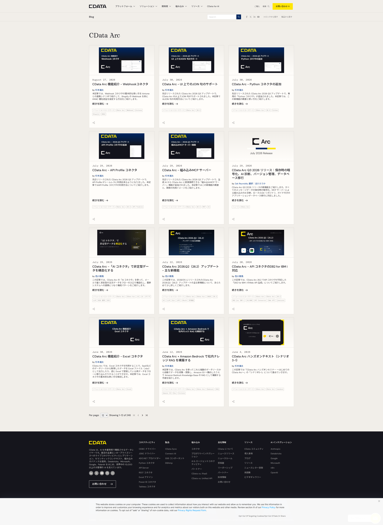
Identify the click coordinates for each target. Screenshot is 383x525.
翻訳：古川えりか (257, 183)
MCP (204, 207)
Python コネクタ (147, 463)
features (280, 300)
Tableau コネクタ (147, 486)
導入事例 (248, 453)
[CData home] (100, 6)
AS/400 (249, 300)
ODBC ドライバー (147, 449)
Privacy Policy (268, 507)
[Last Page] (147, 415)
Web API (272, 300)
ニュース (236, 207)
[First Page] (134, 415)
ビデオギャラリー (252, 477)
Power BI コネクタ (147, 482)
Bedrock (210, 389)
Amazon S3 (167, 393)
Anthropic (275, 449)
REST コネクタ (145, 472)
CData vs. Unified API (202, 478)
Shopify (96, 114)
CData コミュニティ (254, 449)
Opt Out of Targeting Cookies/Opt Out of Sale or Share (262, 516)
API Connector (260, 300)
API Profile (138, 207)
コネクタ (196, 449)
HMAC (103, 114)
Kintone (139, 110)
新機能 (191, 300)
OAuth (184, 300)
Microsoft (275, 463)
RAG (217, 389)
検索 (264, 6)
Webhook (130, 110)
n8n (272, 467)
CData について (225, 449)
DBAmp (169, 463)
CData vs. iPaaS (199, 473)
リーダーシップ (225, 467)
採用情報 (222, 477)
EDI (108, 300)
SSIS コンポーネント (174, 458)
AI (209, 207)
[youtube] (102, 473)
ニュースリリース (226, 453)
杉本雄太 (99, 90)
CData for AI (213, 6)
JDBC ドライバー (147, 453)
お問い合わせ (281, 6)
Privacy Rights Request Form (192, 510)
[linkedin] (91, 473)
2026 (209, 296)
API (178, 300)
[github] (107, 473)
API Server (144, 467)
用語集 (247, 472)
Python (275, 110)
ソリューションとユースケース (103, 110)
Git (173, 300)
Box (174, 393)
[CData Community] (113, 473)
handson (280, 389)
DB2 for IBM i (238, 300)
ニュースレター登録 (253, 467)
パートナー (197, 469)
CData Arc (120, 110)
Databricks (276, 453)
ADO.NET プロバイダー (150, 458)
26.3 (198, 110)
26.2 (215, 296)
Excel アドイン (146, 477)
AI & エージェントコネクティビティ (203, 463)
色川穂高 (99, 276)
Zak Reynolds (241, 183)
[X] (96, 473)
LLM (94, 300)
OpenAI (274, 472)
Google (274, 458)
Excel (129, 389)
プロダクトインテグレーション (203, 455)
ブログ (247, 458)
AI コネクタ (146, 296)
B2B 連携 (101, 300)
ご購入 (257, 6)
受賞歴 (221, 463)
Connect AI (170, 453)
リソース (248, 463)
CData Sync (171, 449)
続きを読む (98, 103)
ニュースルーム (225, 458)
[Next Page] (142, 415)
